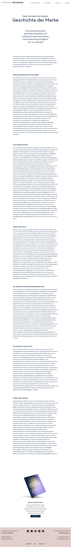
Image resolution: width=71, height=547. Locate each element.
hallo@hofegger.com (64, 533)
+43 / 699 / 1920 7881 (7, 533)
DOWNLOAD (35, 516)
